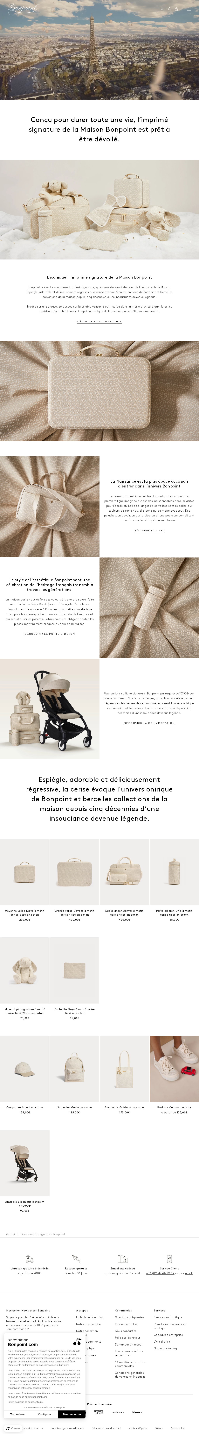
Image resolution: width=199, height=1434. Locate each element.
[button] (162, 9)
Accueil (11, 1234)
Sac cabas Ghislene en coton (124, 1107)
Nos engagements (88, 1341)
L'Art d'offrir (162, 1341)
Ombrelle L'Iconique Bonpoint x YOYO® (25, 1204)
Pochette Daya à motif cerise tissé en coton (74, 1011)
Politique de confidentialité (106, 1428)
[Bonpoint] (22, 9)
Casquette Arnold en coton (24, 1107)
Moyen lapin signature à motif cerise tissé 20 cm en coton (24, 1011)
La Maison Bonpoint (89, 1317)
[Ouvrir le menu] (189, 9)
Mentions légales (138, 1428)
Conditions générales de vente (67, 1428)
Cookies (159, 1428)
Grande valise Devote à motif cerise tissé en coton (75, 913)
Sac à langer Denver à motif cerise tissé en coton (124, 913)
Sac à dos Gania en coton (74, 1107)
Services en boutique (168, 1317)
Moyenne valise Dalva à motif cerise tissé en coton (25, 913)
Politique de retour (127, 1338)
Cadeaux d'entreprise (168, 1335)
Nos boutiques (86, 1355)
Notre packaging (165, 1348)
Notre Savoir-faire (88, 1324)
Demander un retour (128, 1344)
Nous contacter (125, 1331)
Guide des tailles (126, 1324)
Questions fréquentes (129, 1317)
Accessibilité (177, 1428)
